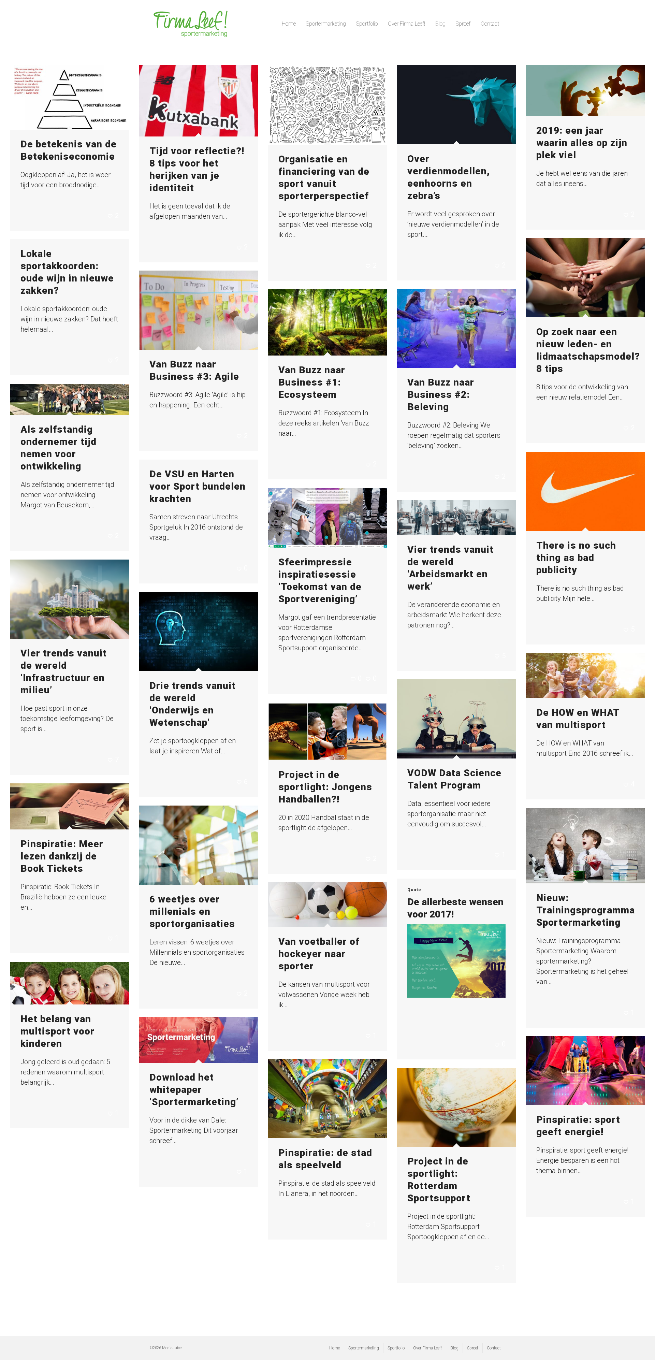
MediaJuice (172, 1348)
